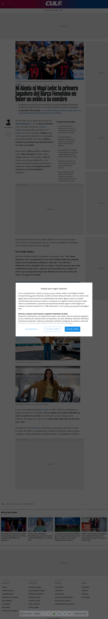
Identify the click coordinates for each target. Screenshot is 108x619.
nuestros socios (49, 293)
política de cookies (71, 306)
